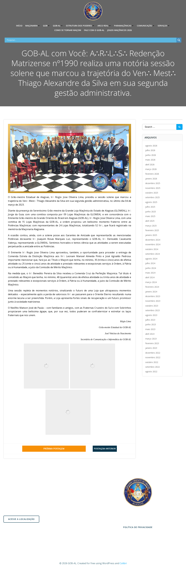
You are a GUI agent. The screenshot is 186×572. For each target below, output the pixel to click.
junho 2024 (150, 268)
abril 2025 (149, 220)
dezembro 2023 (152, 296)
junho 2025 (150, 211)
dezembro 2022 (152, 352)
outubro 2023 (151, 305)
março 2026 (151, 169)
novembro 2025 (152, 188)
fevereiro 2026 (152, 173)
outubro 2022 (151, 362)
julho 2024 (150, 263)
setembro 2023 (152, 310)
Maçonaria (31, 25)
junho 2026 (150, 155)
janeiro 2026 (151, 178)
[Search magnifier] (178, 40)
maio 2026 (150, 159)
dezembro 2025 (152, 183)
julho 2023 (150, 319)
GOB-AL (56, 25)
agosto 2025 (151, 202)
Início (19, 25)
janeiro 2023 (151, 348)
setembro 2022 (152, 366)
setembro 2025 (152, 197)
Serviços (162, 25)
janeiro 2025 (151, 235)
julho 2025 (150, 206)
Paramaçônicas (122, 25)
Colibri (123, 563)
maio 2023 (150, 329)
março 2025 (151, 225)
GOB (45, 25)
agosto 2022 (151, 371)
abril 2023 (149, 333)
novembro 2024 (152, 244)
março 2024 (151, 282)
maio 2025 (150, 216)
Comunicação (144, 25)
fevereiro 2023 (152, 343)
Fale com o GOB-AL (94, 30)
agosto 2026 (151, 145)
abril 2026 (149, 164)
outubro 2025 (151, 192)
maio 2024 (150, 272)
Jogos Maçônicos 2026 (119, 30)
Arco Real (103, 25)
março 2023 (151, 338)
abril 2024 (149, 277)
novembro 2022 (152, 357)
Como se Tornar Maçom (67, 30)
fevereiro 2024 (152, 286)
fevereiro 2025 (152, 230)
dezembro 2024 (152, 239)
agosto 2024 (151, 258)
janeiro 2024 (151, 291)
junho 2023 (150, 324)
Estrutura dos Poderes (79, 25)
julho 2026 (150, 150)
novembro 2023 (152, 301)
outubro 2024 (151, 249)
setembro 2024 (152, 253)
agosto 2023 (151, 315)
